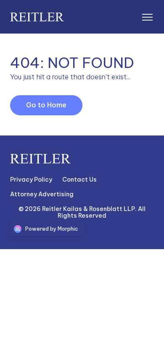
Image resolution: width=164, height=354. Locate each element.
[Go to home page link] (40, 159)
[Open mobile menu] (147, 16)
